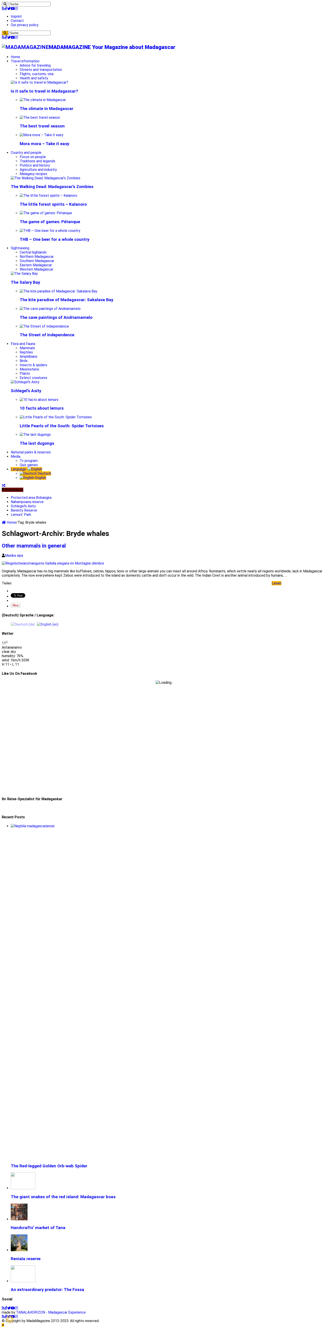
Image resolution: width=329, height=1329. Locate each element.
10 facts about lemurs (42, 408)
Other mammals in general (34, 546)
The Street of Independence (47, 334)
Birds (24, 361)
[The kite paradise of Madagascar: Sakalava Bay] (58, 291)
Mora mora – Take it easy (44, 143)
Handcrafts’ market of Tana (38, 1227)
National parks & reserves (31, 452)
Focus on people (33, 157)
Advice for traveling (35, 65)
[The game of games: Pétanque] (46, 213)
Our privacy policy (24, 25)
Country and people (26, 152)
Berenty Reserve (24, 510)
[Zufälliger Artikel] (3, 485)
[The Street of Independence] (44, 326)
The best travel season (42, 126)
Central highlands (33, 252)
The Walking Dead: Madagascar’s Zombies (52, 186)
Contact (17, 21)
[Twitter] (9, 8)
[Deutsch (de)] (23, 624)
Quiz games (29, 465)
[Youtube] (13, 8)
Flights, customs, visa (36, 74)
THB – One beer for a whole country (54, 239)
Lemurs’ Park (21, 514)
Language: (19, 469)
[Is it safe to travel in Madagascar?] (39, 82)
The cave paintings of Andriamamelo (56, 317)
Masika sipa (14, 555)
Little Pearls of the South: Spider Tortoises (62, 425)
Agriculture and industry (38, 169)
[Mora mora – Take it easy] (41, 135)
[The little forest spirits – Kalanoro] (48, 195)
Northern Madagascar (37, 256)
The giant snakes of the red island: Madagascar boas (63, 1196)
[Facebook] (6, 8)
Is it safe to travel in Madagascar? (44, 91)
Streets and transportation (41, 70)
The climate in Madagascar (46, 108)
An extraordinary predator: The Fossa (47, 1289)
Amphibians (28, 356)
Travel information (25, 61)
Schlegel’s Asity (26, 390)
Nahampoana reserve (27, 502)
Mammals (27, 348)
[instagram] (16, 8)
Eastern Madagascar (36, 265)
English (40, 478)
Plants (25, 373)
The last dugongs (37, 443)
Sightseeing (20, 248)
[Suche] (5, 4)
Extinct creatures (33, 378)
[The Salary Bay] (24, 273)
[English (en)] (47, 624)
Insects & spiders (33, 365)
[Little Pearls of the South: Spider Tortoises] (56, 417)
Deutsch (44, 473)
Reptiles (26, 352)
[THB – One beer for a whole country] (50, 231)
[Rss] (3, 8)
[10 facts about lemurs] (39, 400)
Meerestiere (29, 369)
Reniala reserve (26, 1258)
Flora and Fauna (23, 344)
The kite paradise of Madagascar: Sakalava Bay (66, 299)
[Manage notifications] (9, 1319)
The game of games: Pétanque (50, 221)
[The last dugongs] (35, 434)
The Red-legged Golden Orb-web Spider (49, 1166)
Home (15, 57)
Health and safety (34, 78)
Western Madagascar (36, 269)
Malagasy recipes (33, 174)
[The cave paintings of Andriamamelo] (50, 309)
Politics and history (35, 165)
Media (15, 456)
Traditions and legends (37, 161)
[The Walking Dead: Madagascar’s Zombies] (45, 178)
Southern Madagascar (37, 261)
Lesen (276, 583)
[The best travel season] (40, 117)
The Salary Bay (25, 282)
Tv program (29, 461)
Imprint (16, 16)
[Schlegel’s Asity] (25, 382)
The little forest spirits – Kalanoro (53, 204)
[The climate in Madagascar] (43, 100)
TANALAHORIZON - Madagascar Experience (51, 1312)
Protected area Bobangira (31, 497)
